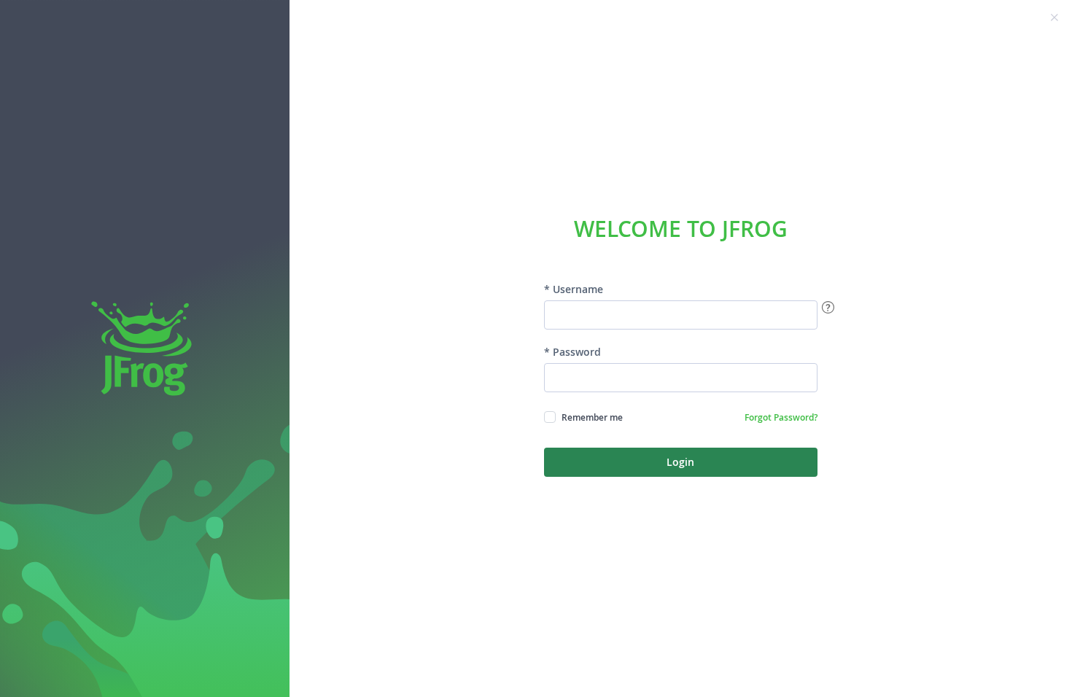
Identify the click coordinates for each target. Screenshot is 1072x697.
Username (578, 289)
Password (577, 352)
